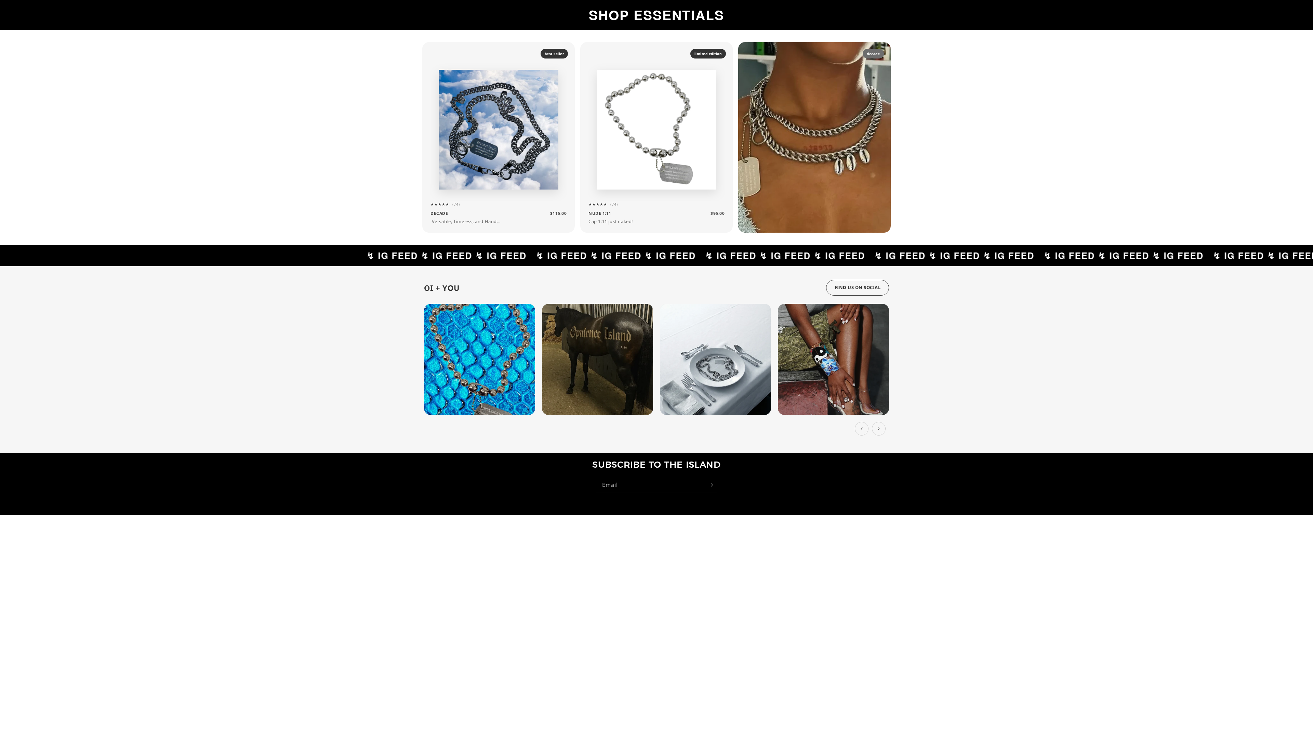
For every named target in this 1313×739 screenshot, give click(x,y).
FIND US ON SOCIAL (858, 287)
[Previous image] (861, 429)
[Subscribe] (710, 485)
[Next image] (879, 429)
